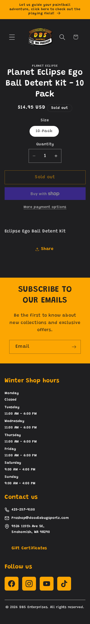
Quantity (45, 144)
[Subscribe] (74, 347)
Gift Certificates (29, 548)
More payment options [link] (45, 207)
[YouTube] (47, 584)
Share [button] (47, 249)
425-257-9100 (23, 509)
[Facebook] (11, 584)
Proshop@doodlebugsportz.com (40, 518)
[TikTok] (64, 584)
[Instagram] (29, 584)
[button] (11, 37)
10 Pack (47, 133)
